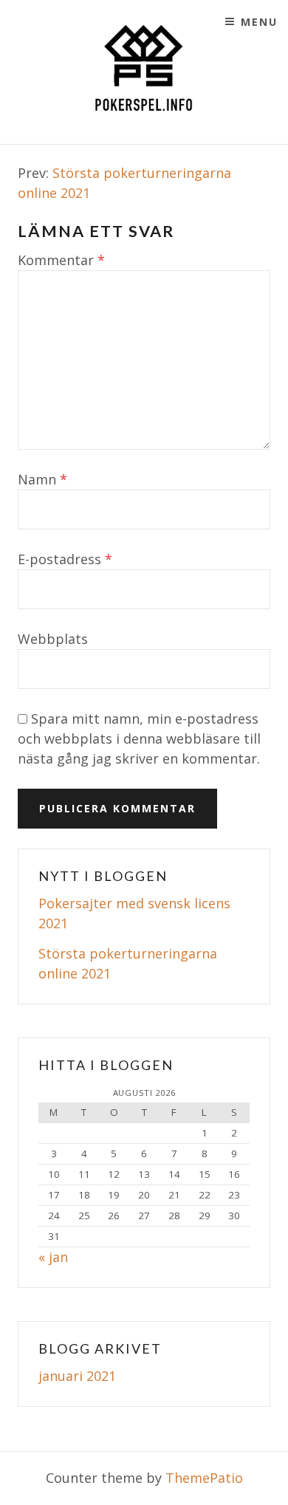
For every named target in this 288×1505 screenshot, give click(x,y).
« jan (53, 1257)
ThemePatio (204, 1478)
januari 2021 (77, 1376)
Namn (42, 479)
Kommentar (61, 260)
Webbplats (53, 639)
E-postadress (65, 559)
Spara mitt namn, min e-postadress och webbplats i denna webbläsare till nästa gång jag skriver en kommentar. (139, 738)
